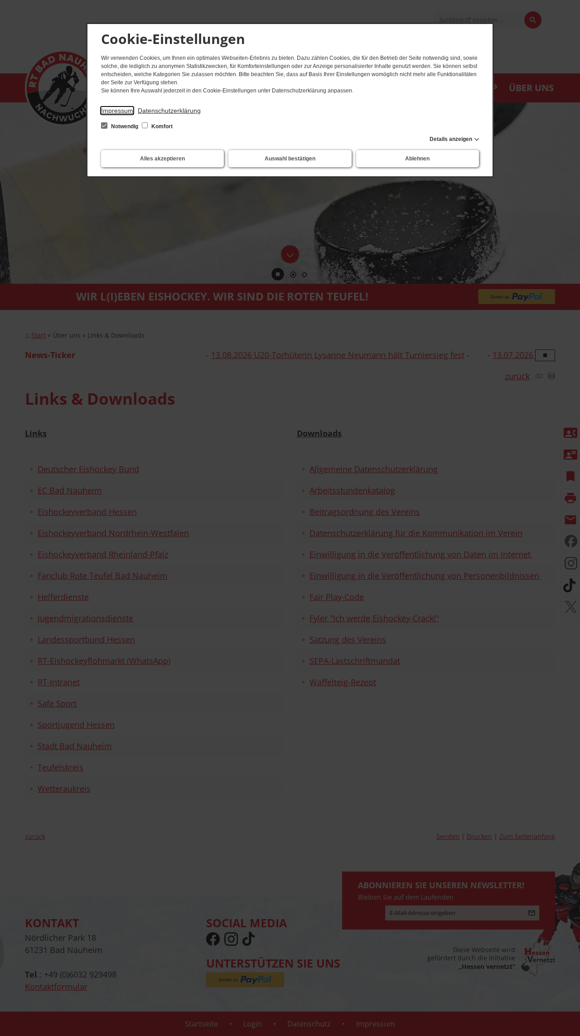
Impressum (117, 110)
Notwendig (125, 126)
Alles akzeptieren (162, 158)
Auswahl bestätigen (290, 158)
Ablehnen (417, 158)
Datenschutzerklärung (169, 110)
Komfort (161, 126)
